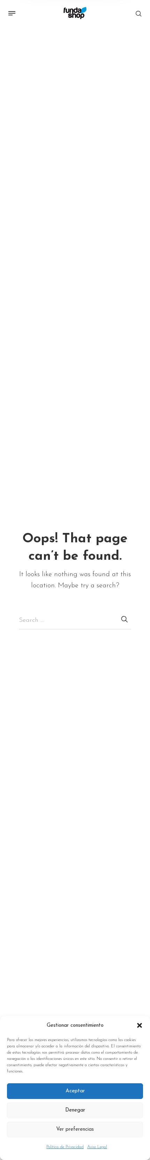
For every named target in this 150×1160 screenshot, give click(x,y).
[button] (139, 1025)
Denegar (75, 1110)
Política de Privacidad (65, 1147)
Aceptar (75, 1091)
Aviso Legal (97, 1147)
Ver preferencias (75, 1129)
